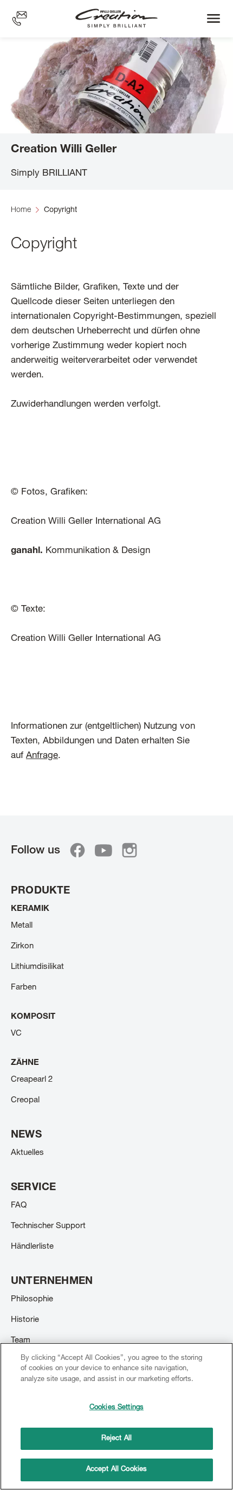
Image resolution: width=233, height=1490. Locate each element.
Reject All (116, 1438)
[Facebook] (77, 850)
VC (16, 1034)
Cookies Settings (116, 1407)
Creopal (25, 1100)
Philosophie (32, 1299)
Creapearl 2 (32, 1080)
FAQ (19, 1206)
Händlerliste (32, 1247)
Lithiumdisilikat (37, 967)
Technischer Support (48, 1226)
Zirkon (22, 946)
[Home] (116, 18)
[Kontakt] (19, 18)
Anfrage (42, 756)
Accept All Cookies (116, 1469)
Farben (23, 988)
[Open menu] (213, 18)
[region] (116, 1416)
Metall (22, 926)
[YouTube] (103, 850)
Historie (25, 1320)
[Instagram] (129, 850)
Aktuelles (27, 1153)
